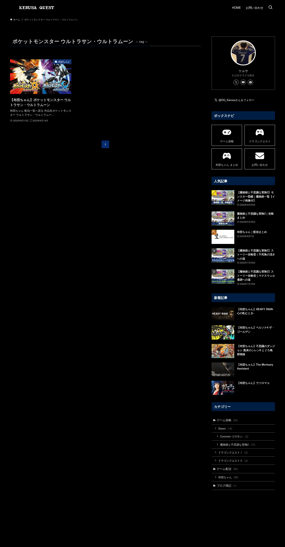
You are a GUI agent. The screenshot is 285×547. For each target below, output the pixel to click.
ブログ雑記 (226, 485)
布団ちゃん (228, 477)
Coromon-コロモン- (234, 436)
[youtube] (243, 82)
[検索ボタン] (270, 7)
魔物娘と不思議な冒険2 (237, 444)
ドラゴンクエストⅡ (233, 460)
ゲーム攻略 (227, 420)
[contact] (250, 82)
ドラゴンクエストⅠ (233, 452)
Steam (225, 428)
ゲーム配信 (227, 469)
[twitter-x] (236, 82)
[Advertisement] (243, 508)
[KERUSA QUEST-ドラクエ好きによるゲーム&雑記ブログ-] (38, 7)
